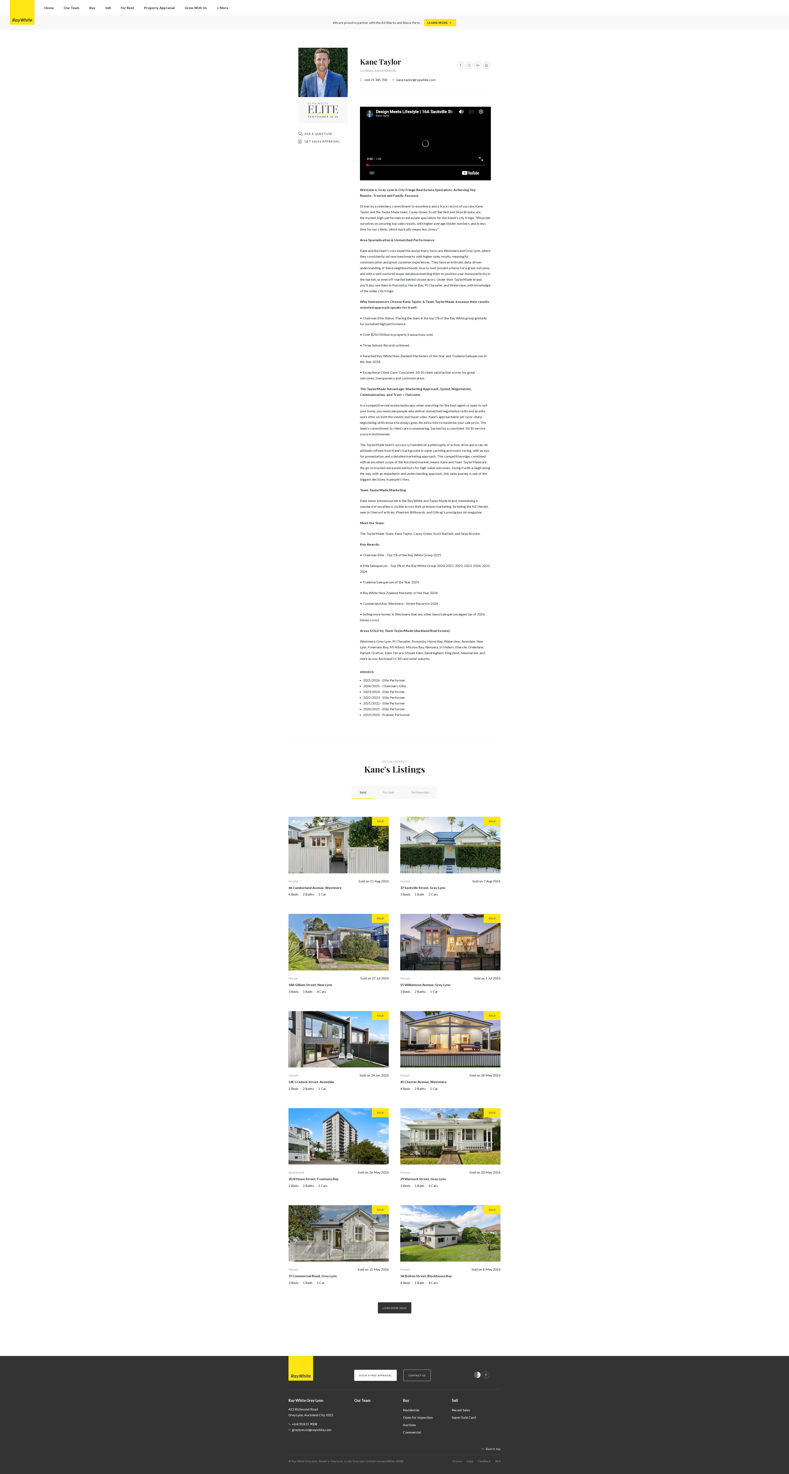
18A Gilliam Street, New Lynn (310, 985)
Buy (406, 1400)
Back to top (493, 1449)
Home (49, 8)
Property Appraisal (159, 8)
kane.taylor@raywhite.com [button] (416, 80)
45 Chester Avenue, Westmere (423, 1082)
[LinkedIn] (477, 65)
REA (498, 1461)
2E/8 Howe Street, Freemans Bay (313, 1179)
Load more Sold (394, 1307)
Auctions (409, 1425)
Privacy (457, 1461)
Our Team (71, 8)
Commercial (412, 1432)
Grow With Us (196, 8)
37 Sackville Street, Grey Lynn (422, 888)
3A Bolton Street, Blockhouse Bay (426, 1276)
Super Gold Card (464, 1417)
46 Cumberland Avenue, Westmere (314, 888)
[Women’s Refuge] (477, 1376)
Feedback (484, 1461)
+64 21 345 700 (375, 80)
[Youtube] (486, 65)
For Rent (127, 8)
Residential (411, 1410)
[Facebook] (460, 65)
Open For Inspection (418, 1417)
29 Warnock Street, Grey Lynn (423, 1179)
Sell (455, 1400)
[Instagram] (469, 65)
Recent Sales (461, 1410)
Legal (470, 1461)
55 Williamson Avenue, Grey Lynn (425, 985)
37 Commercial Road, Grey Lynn (312, 1276)
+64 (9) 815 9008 (304, 1424)
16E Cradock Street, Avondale (311, 1082)
